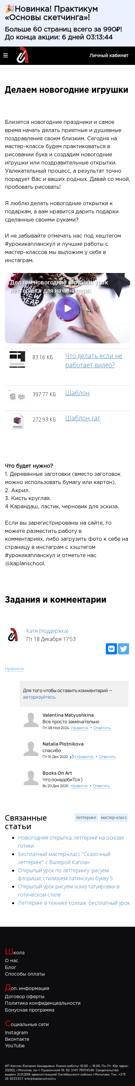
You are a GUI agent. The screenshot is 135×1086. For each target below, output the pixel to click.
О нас (11, 961)
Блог (10, 968)
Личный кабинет (108, 56)
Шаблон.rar (82, 418)
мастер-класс (114, 817)
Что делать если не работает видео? (93, 360)
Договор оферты (25, 997)
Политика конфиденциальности (43, 1003)
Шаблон (77, 392)
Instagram (16, 1033)
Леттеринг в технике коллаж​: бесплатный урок (74, 902)
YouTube (15, 1046)
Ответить (102, 727)
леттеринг (86, 817)
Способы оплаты (25, 974)
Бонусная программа (29, 1010)
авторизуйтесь (39, 697)
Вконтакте (17, 1039)
